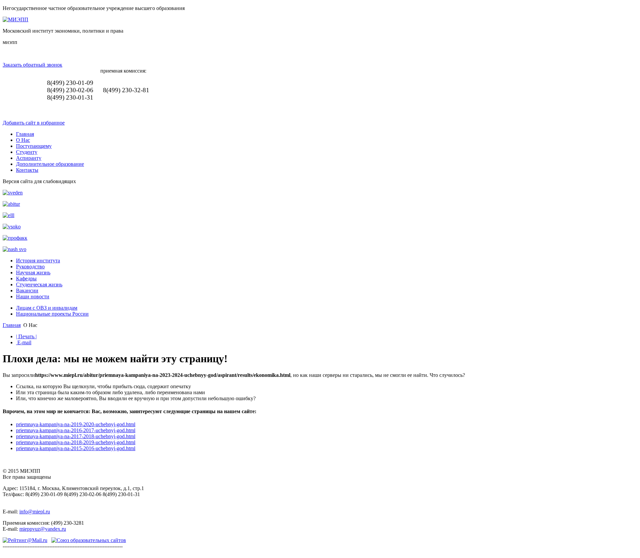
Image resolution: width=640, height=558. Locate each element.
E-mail (23, 342)
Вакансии (27, 290)
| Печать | (26, 336)
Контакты (27, 170)
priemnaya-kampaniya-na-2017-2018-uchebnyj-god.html (75, 436)
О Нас (23, 140)
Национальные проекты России (52, 314)
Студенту (26, 152)
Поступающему (34, 146)
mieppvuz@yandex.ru (42, 529)
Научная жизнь (33, 272)
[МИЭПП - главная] (15, 19)
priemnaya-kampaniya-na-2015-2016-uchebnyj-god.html (75, 448)
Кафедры (26, 278)
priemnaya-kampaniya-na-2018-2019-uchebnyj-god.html (75, 442)
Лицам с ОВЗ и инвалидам (46, 308)
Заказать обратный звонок (32, 65)
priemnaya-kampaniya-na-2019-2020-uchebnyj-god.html (75, 424)
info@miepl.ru (34, 511)
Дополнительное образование (50, 164)
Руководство (30, 266)
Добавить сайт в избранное (34, 123)
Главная (25, 134)
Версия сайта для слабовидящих (39, 181)
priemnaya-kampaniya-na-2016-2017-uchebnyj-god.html (75, 430)
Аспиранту (28, 158)
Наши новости (32, 296)
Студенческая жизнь (39, 284)
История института (38, 260)
